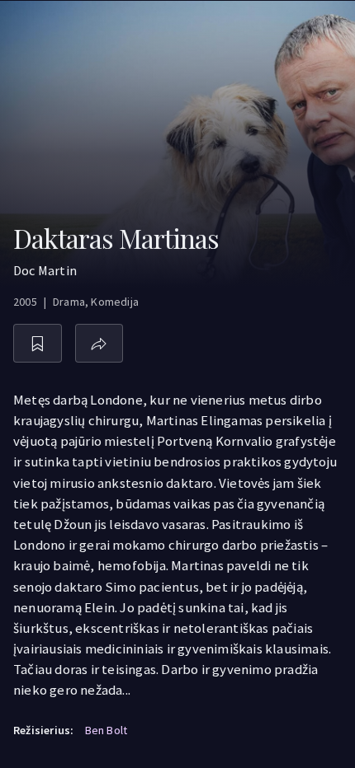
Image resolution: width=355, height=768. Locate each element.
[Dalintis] (99, 343)
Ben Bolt (106, 730)
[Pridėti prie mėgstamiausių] (37, 343)
